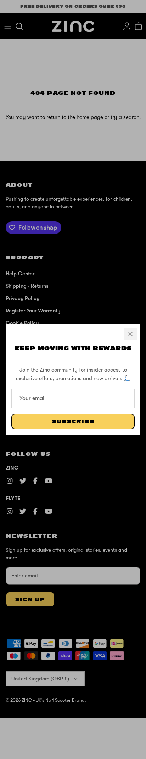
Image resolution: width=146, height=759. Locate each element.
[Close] (130, 334)
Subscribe (73, 421)
